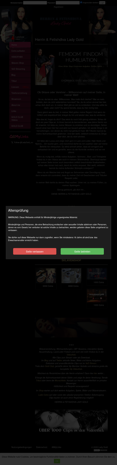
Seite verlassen (35, 251)
